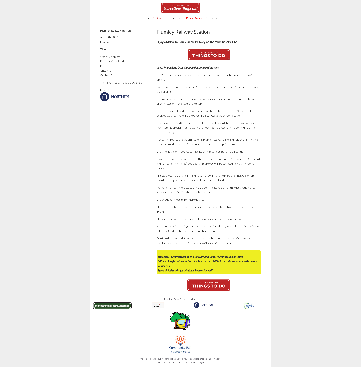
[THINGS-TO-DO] (209, 54)
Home (146, 18)
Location (105, 42)
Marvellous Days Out (180, 8)
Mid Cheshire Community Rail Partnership (177, 362)
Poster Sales (194, 18)
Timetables (176, 18)
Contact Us (211, 18)
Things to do (108, 49)
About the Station (110, 37)
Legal (201, 362)
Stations (158, 18)
